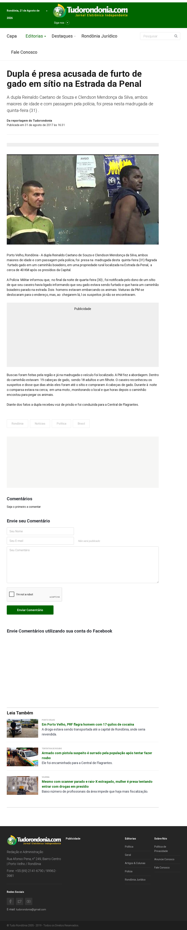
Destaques (62, 36)
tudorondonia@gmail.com (31, 909)
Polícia (128, 871)
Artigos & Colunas (135, 863)
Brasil (81, 423)
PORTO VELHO (48, 720)
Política (61, 423)
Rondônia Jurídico (99, 36)
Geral (128, 854)
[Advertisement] (83, 462)
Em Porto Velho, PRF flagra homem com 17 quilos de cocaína (88, 724)
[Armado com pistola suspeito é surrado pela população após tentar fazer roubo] (22, 756)
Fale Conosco (24, 52)
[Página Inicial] (90, 10)
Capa (12, 36)
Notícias (40, 423)
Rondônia (17, 423)
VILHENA (45, 777)
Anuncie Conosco (164, 859)
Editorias (34, 36)
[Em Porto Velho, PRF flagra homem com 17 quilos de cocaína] (22, 728)
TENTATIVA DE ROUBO (52, 749)
